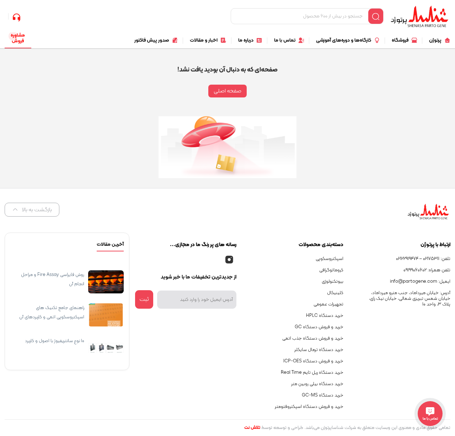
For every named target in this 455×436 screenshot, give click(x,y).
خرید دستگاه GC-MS (322, 395)
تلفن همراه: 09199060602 (426, 270)
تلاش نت (252, 427)
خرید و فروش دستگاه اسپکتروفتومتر (309, 406)
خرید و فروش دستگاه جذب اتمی (312, 338)
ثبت (144, 299)
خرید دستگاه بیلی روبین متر (317, 384)
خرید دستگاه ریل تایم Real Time (312, 372)
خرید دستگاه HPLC (324, 315)
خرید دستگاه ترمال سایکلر (318, 349)
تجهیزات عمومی (328, 304)
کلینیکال (335, 293)
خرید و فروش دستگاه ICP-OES (313, 361)
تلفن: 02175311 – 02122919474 (423, 258)
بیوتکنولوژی (332, 281)
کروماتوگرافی (331, 270)
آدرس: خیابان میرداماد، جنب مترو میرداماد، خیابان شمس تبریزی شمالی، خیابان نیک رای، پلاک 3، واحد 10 (409, 298)
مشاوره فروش (18, 38)
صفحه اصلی (227, 91)
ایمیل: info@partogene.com (420, 281)
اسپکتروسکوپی (329, 258)
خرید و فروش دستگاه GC (319, 327)
